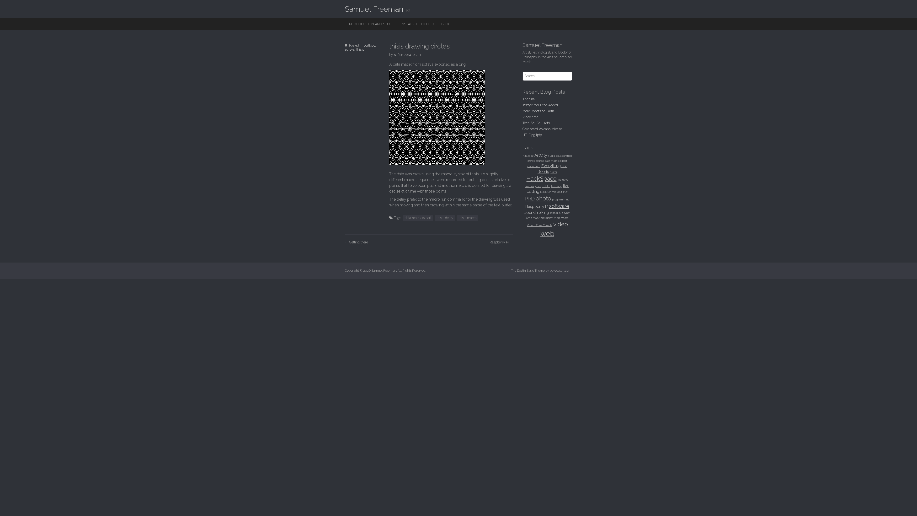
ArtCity (540, 155)
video (560, 224)
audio (551, 155)
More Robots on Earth (538, 111)
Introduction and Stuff (371, 24)
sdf (396, 55)
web (547, 233)
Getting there (356, 242)
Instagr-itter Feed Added (540, 105)
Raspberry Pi (501, 242)
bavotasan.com (560, 270)
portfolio (369, 45)
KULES (546, 186)
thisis (360, 49)
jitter (538, 186)
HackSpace (542, 178)
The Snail (529, 99)
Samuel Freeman (374, 9)
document (534, 166)
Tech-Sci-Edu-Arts (536, 123)
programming (561, 199)
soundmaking (536, 212)
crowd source (536, 160)
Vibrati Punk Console (539, 225)
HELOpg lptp (532, 135)
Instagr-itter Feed (417, 24)
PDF (565, 191)
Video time (530, 117)
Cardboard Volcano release (542, 129)
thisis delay (445, 218)
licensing (556, 186)
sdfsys (350, 49)
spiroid (554, 212)
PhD (530, 199)
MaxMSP (545, 191)
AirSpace (528, 155)
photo (543, 198)
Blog (446, 24)
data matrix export (418, 218)
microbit (557, 191)
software (559, 206)
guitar (553, 172)
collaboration (564, 155)
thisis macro (467, 218)
